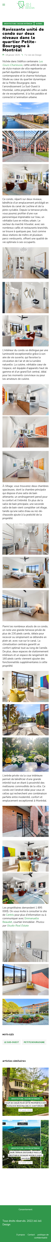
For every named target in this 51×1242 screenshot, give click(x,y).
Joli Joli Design (34, 55)
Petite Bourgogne (34, 1042)
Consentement (25, 1209)
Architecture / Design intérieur (18, 23)
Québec (39, 23)
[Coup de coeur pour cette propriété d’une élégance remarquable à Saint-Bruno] (25, 1092)
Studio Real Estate (18, 925)
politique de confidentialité (41, 1236)
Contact (31, 1234)
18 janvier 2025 (12, 55)
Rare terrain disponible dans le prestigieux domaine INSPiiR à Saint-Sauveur (26, 1155)
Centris (10, 915)
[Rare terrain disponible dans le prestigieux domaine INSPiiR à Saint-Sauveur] (25, 1144)
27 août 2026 (25, 1110)
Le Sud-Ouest (11, 1042)
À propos (20, 1234)
